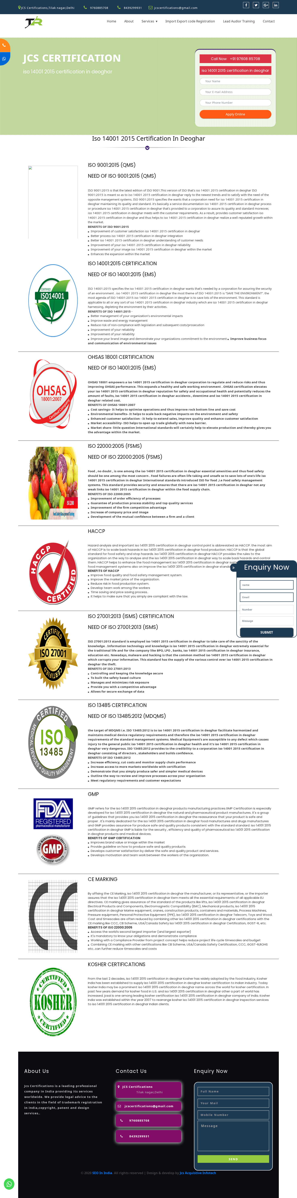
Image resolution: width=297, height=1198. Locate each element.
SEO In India (102, 1173)
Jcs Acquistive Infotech (198, 1173)
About (129, 21)
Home (111, 21)
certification (46, 1049)
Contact (269, 21)
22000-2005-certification (164, 1049)
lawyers (153, 1044)
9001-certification (91, 1049)
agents (190, 1044)
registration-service (34, 1044)
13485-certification (238, 1049)
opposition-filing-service (110, 1044)
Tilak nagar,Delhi (149, 1092)
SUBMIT (266, 632)
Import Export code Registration (190, 21)
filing (164, 1044)
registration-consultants (70, 1044)
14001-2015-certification (125, 1049)
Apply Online (235, 114)
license (256, 1044)
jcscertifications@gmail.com (176, 8)
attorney (177, 1044)
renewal (223, 1044)
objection (138, 1044)
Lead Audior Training (239, 21)
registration (206, 1044)
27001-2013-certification (203, 1049)
